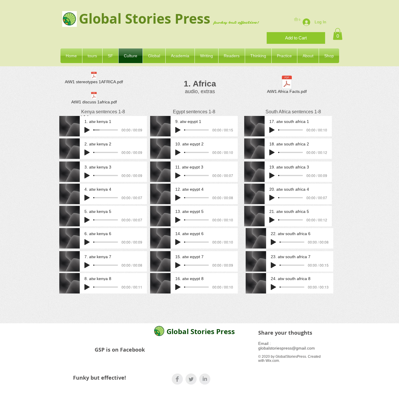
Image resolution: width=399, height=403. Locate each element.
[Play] (87, 130)
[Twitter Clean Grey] (191, 379)
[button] (298, 19)
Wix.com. (273, 361)
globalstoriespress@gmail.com (286, 348)
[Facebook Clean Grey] (177, 379)
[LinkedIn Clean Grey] (204, 379)
